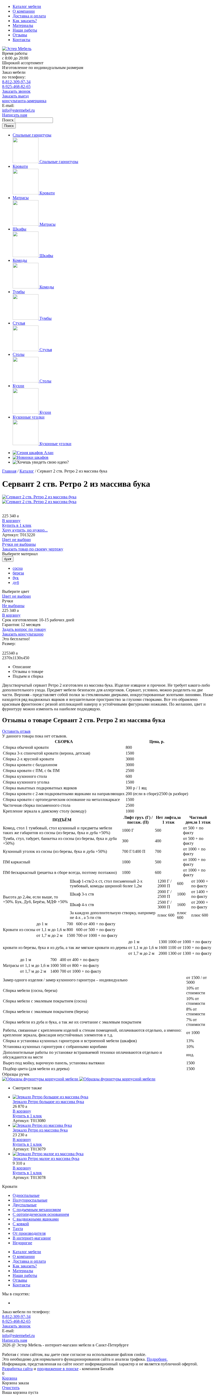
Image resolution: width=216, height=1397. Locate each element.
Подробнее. (157, 1359)
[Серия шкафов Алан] (33, 452)
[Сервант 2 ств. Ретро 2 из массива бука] (39, 497)
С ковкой (21, 1224)
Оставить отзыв (16, 731)
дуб (16, 582)
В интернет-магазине (32, 1238)
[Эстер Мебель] (16, 48)
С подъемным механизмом (37, 1209)
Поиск (8, 120)
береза (18, 573)
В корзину (11, 520)
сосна (18, 568)
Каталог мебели (27, 6)
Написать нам (14, 115)
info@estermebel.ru (18, 110)
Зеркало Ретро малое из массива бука (46, 1158)
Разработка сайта (17, 1368)
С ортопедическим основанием (41, 1214)
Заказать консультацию (22, 634)
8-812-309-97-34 (16, 82)
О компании (24, 11)
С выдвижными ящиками (36, 1219)
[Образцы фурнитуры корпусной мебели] (40, 1079)
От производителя (29, 1233)
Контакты (21, 39)
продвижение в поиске (57, 1368)
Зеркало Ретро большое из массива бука (48, 1101)
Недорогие (22, 1243)
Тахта (18, 1228)
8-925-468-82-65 (16, 86)
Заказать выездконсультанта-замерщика (24, 98)
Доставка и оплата (29, 16)
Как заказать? (25, 20)
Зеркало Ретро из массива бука (40, 1130)
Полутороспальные (30, 1200)
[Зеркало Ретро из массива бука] (113, 1125)
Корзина (9, 1378)
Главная (9, 471)
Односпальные (26, 1195)
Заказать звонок (16, 91)
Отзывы (20, 35)
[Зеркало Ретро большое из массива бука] (113, 1097)
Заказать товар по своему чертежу (32, 549)
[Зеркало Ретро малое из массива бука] (113, 1154)
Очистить (10, 1387)
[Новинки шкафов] (30, 457)
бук (16, 577)
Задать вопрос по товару (24, 629)
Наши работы (25, 30)
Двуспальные (25, 1205)
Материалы (23, 25)
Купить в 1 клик (16, 525)
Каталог (26, 471)
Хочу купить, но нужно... (25, 530)
